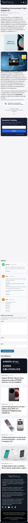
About (13, 517)
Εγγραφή (14, 131)
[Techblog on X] (12, 507)
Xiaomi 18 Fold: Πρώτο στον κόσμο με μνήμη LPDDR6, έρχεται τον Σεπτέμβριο (13, 380)
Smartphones (4, 15)
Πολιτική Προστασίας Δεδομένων (14, 512)
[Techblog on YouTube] (9, 507)
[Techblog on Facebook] (2, 507)
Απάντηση (8, 271)
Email (2, 343)
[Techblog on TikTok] (15, 507)
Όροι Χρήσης (5, 512)
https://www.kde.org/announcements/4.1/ (12, 99)
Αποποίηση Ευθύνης (12, 514)
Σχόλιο (2, 321)
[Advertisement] (14, 198)
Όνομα (2, 337)
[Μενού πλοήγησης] (25, 2)
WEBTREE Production (19, 517)
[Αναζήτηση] (21, 2)
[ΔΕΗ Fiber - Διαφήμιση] (14, 42)
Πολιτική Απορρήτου (20, 133)
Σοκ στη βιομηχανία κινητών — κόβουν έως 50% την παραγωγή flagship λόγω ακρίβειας (14, 409)
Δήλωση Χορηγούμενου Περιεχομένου (13, 513)
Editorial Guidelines (20, 514)
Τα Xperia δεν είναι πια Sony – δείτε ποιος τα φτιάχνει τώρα (14, 467)
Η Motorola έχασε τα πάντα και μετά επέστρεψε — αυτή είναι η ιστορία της (14, 439)
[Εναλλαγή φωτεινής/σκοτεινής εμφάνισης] (23, 2)
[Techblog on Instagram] (5, 507)
